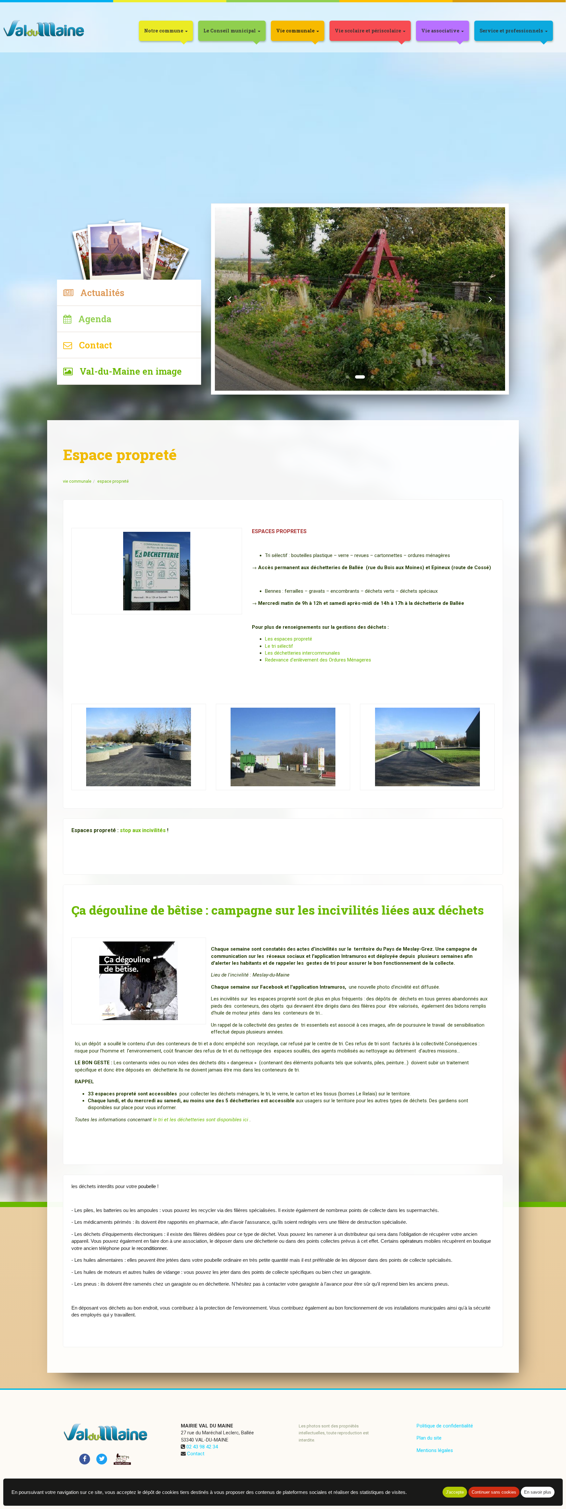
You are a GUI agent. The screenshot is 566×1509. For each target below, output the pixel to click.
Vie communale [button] (296, 31)
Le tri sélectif (279, 646)
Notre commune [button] (164, 31)
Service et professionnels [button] (512, 31)
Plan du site (429, 1438)
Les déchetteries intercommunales (302, 653)
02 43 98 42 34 (202, 1447)
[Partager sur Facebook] (84, 1459)
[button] (229, 299)
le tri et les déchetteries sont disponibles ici (200, 1120)
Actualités (98, 292)
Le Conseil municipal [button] (230, 31)
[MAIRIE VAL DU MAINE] (44, 28)
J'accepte (455, 1492)
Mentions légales (435, 1450)
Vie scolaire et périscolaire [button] (368, 31)
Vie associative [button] (441, 31)
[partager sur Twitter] (102, 1459)
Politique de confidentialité (445, 1426)
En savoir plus (537, 1492)
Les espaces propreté (288, 639)
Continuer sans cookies (494, 1492)
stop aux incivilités (143, 830)
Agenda (91, 319)
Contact (92, 345)
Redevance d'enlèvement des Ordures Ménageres (318, 660)
